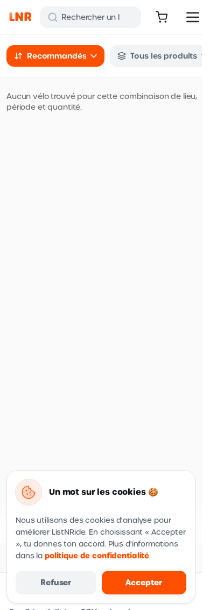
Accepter (143, 582)
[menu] (192, 17)
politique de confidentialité (97, 556)
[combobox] (55, 56)
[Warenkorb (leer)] (161, 17)
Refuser (55, 582)
